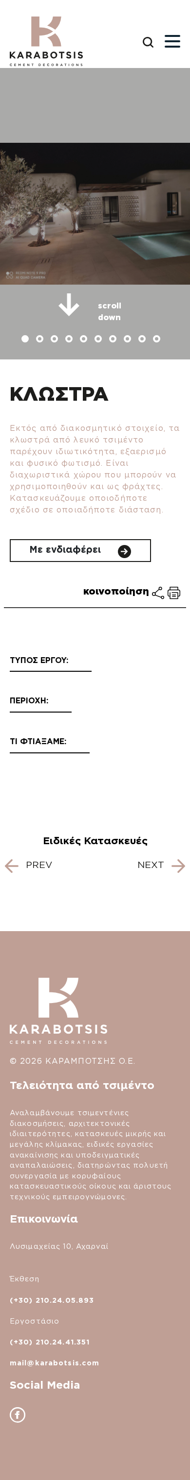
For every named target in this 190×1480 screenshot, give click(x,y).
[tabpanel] (95, 213)
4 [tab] (70, 340)
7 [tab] (114, 340)
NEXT (152, 864)
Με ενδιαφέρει (66, 549)
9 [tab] (143, 340)
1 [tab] (26, 340)
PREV (37, 864)
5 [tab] (85, 340)
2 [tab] (41, 340)
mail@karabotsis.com (54, 1363)
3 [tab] (55, 340)
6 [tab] (99, 340)
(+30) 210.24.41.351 (50, 1342)
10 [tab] (158, 340)
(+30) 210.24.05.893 (52, 1300)
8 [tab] (128, 340)
